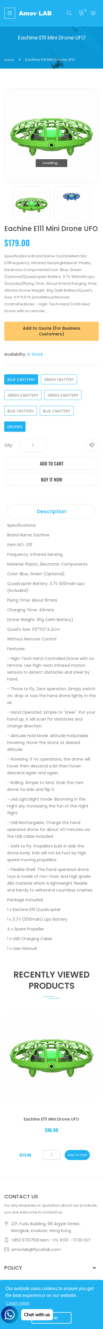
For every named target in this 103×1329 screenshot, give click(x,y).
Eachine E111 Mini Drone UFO (51, 1119)
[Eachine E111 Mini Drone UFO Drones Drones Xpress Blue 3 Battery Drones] (31, 204)
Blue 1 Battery (20, 411)
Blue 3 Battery (21, 379)
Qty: (8, 445)
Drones (14, 426)
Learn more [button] (17, 1303)
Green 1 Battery (59, 379)
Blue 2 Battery (56, 411)
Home (9, 59)
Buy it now (51, 479)
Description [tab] (51, 511)
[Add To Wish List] (92, 445)
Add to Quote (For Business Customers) (51, 331)
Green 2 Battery (22, 395)
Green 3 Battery (62, 395)
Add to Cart (52, 463)
